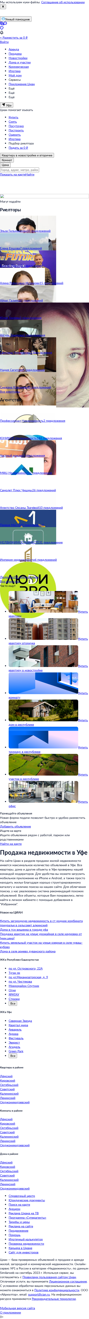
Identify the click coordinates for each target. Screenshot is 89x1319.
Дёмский (6, 1076)
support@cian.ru (39, 1294)
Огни (12, 990)
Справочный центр (22, 1196)
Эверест (14, 1042)
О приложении (10, 1312)
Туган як (14, 973)
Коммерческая (19, 67)
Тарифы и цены (19, 1222)
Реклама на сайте (21, 1226)
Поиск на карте (19, 1204)
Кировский (7, 1080)
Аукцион (14, 1209)
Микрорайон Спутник (24, 986)
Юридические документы (27, 1200)
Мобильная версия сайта (17, 1308)
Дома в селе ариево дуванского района (28, 951)
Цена (5, 165)
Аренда (14, 49)
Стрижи (14, 999)
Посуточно (16, 126)
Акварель (15, 1029)
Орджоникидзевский (15, 1102)
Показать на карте (12, 174)
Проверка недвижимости (26, 1243)
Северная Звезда (20, 1021)
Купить (13, 117)
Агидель (14, 1047)
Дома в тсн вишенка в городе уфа (24, 929)
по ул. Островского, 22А (26, 968)
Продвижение (18, 1230)
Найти (29, 174)
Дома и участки (20, 62)
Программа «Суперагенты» (27, 1217)
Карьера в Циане (20, 1248)
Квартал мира (18, 1025)
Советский (7, 1089)
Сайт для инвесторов (23, 1252)
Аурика (13, 1034)
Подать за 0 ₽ (18, 148)
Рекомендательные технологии (54, 1299)
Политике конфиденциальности (56, 1290)
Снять (13, 121)
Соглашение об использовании (63, 2)
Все (12, 1003)
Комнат (7, 160)
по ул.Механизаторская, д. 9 (28, 977)
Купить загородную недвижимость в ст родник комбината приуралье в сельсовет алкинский (41, 923)
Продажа (15, 53)
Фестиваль (16, 1038)
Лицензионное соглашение (68, 1281)
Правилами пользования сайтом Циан (49, 1277)
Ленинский (7, 1098)
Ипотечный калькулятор (26, 1239)
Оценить (15, 134)
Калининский (9, 1093)
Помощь (15, 1235)
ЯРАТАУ (14, 994)
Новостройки (18, 58)
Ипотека (15, 71)
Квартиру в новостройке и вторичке (27, 155)
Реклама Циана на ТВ (24, 1213)
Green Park (16, 1051)
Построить (16, 130)
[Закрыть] (3, 6)
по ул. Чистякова (20, 981)
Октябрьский (9, 1085)
